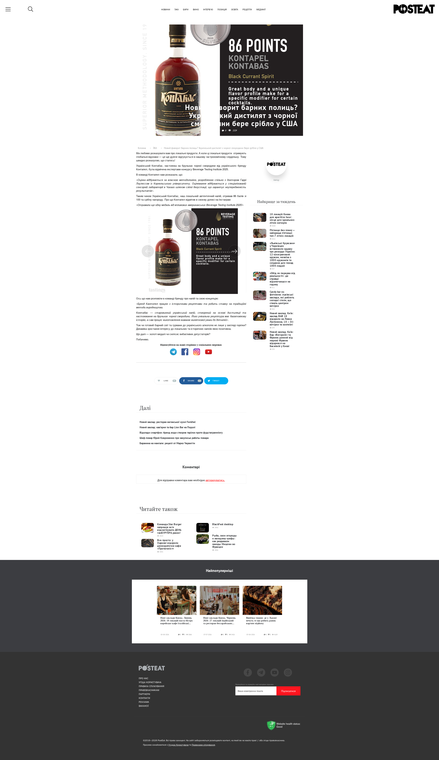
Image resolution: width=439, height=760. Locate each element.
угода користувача (150, 682)
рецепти (247, 10)
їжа (177, 10)
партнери (144, 694)
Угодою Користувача (178, 745)
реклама (144, 702)
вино (196, 10)
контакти (144, 698)
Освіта (234, 10)
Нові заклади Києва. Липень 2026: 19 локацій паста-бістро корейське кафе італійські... (176, 621)
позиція (222, 10)
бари (185, 10)
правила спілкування (151, 686)
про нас (143, 678)
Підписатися (288, 691)
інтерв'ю (208, 10)
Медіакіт (261, 10)
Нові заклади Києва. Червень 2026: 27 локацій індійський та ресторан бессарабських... (219, 621)
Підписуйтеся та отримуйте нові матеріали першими (254, 684)
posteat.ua (194, 344)
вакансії (144, 706)
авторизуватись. (215, 480)
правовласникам (149, 690)
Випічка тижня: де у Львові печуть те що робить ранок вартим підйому (261, 621)
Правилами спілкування (203, 745)
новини (165, 10)
